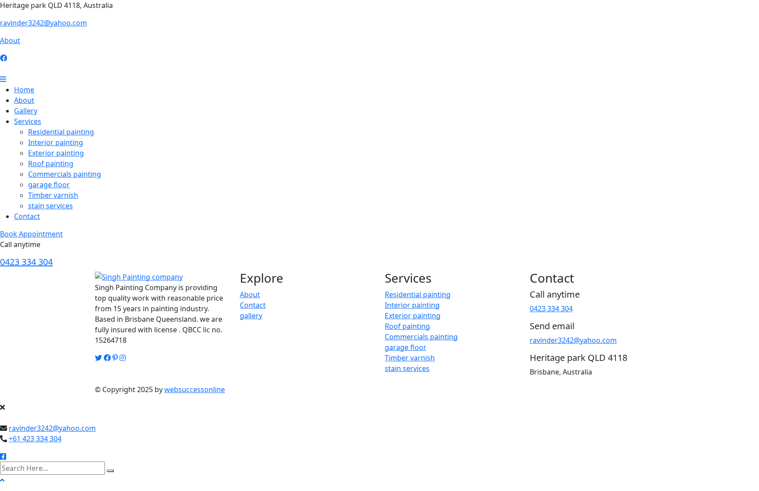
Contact (27, 216)
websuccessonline (194, 389)
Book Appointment (31, 234)
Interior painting (55, 142)
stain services (50, 206)
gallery (251, 315)
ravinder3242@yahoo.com (43, 23)
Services (27, 121)
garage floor (49, 184)
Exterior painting (56, 153)
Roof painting (50, 163)
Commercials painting (64, 174)
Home (24, 90)
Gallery (25, 111)
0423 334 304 (26, 262)
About (10, 40)
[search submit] (110, 470)
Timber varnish (53, 195)
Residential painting (61, 132)
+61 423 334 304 (35, 439)
